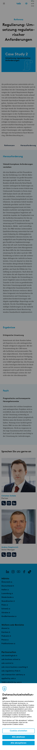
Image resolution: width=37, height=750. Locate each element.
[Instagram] (13, 571)
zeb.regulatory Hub (10, 671)
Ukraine (4, 613)
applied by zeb (7, 678)
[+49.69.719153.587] (3, 554)
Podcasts (5, 636)
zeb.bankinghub (8, 656)
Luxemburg (6, 594)
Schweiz (4, 609)
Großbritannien (8, 616)
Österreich (5, 582)
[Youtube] (18, 571)
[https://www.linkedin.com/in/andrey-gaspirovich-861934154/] (14, 554)
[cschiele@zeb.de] (9, 503)
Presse (4, 640)
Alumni (4, 628)
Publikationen (7, 644)
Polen (3, 605)
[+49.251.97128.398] (3, 503)
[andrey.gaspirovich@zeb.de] (9, 554)
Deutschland (6, 586)
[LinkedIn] (7, 571)
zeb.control (6, 663)
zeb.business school (9, 659)
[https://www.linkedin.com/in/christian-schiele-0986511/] (14, 503)
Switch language (29, 3)
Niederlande (6, 597)
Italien (4, 590)
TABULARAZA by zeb (10, 682)
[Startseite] (18, 3)
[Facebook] (24, 571)
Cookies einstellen (18, 731)
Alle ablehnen (18, 737)
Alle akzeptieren (18, 743)
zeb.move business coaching (13, 667)
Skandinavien (7, 601)
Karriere (4, 632)
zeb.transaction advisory (12, 675)
